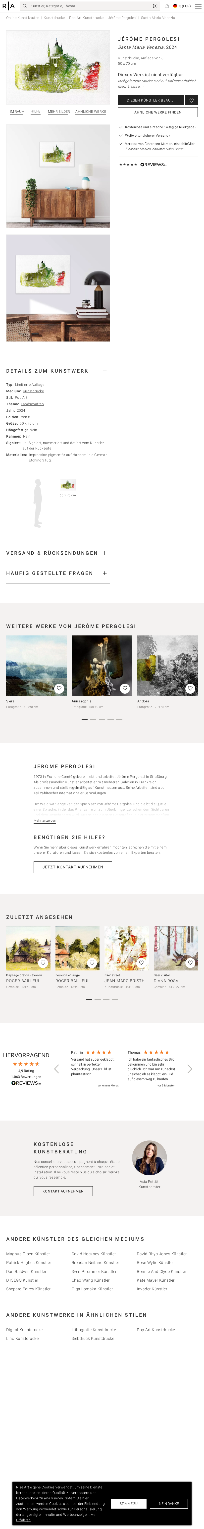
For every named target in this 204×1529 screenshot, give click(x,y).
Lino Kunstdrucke (22, 1338)
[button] (198, 6)
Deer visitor (162, 975)
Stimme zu (129, 1504)
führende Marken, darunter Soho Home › (155, 149)
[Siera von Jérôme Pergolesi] (36, 665)
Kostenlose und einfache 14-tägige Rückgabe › (160, 127)
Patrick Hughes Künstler (28, 1262)
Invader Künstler (152, 1289)
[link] (155, 5)
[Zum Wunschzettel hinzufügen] (191, 100)
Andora (143, 701)
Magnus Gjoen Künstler (28, 1253)
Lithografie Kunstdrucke (94, 1329)
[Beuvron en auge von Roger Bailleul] (77, 948)
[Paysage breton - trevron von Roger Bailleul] (28, 948)
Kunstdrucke (54, 18)
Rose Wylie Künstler (155, 1262)
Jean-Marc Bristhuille (130, 980)
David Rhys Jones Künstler (162, 1253)
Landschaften (32, 404)
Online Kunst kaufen (23, 18)
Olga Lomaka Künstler (92, 1289)
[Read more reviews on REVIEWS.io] (26, 1084)
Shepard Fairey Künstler (28, 1289)
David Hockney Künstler (94, 1253)
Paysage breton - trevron (24, 975)
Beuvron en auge (67, 975)
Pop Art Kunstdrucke (86, 18)
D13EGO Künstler (22, 1280)
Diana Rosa (166, 980)
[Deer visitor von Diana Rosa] (176, 948)
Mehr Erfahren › (131, 86)
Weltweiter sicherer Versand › (147, 135)
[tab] (58, 371)
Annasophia (82, 701)
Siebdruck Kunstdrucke (93, 1338)
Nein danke (169, 1504)
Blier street (112, 975)
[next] (192, 667)
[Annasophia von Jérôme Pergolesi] (102, 665)
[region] (123, 1069)
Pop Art (21, 397)
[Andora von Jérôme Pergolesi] (167, 665)
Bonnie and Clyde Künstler (161, 1271)
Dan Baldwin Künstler (26, 1271)
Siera (10, 701)
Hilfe (36, 111)
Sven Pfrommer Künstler (94, 1271)
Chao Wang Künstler (91, 1280)
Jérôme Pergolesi (122, 18)
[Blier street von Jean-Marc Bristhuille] (126, 948)
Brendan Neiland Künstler (95, 1262)
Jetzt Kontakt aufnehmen (73, 867)
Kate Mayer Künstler (156, 1280)
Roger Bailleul (23, 980)
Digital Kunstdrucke (24, 1329)
